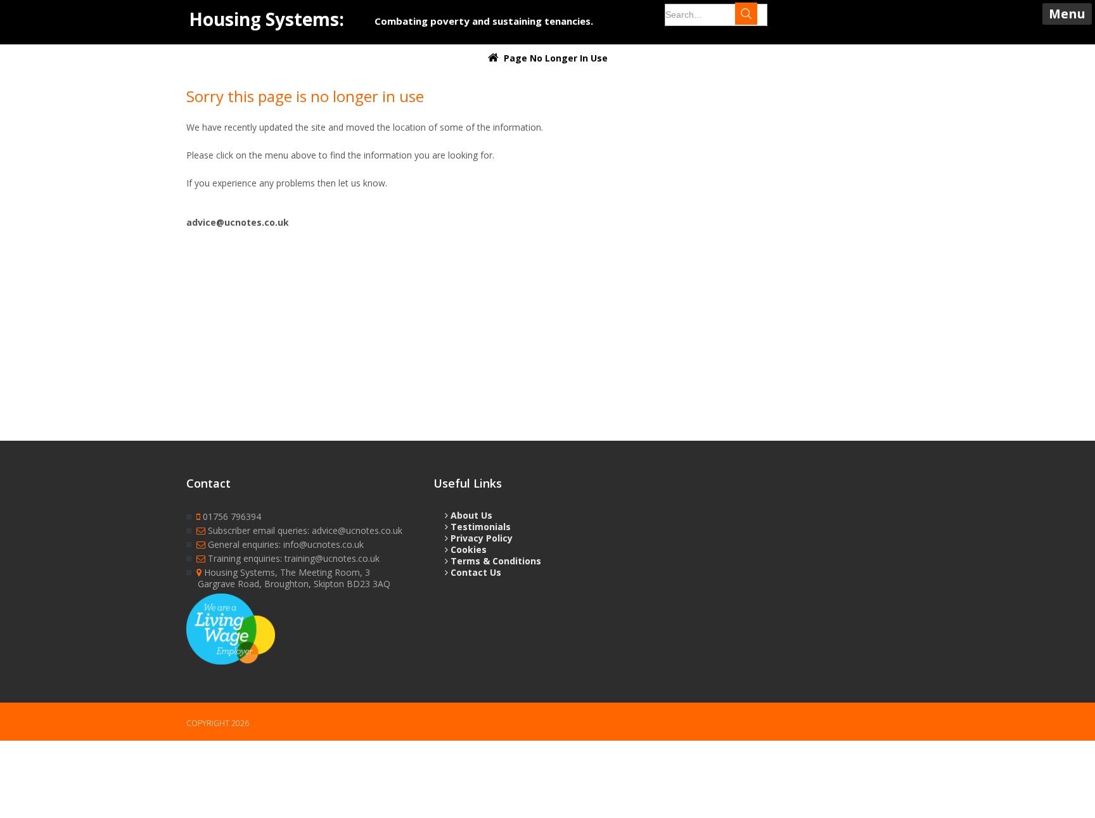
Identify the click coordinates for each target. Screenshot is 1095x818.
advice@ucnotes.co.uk (237, 222)
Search (757, 15)
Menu (1067, 13)
